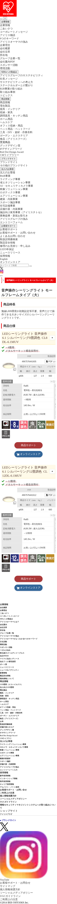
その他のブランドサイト (14, 165)
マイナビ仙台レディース (9, 659)
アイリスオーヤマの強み (14, 41)
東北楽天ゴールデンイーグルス (12, 653)
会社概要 (5, 48)
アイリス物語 (7, 35)
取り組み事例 (7, 92)
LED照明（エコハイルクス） (11, 684)
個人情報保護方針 (8, 796)
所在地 (4, 55)
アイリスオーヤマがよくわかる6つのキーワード (19, 639)
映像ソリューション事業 (14, 189)
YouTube (4, 879)
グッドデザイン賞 (10, 145)
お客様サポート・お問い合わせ (17, 232)
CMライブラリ (6, 738)
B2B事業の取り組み (11, 88)
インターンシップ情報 (8, 778)
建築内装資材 (5, 758)
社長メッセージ (9, 78)
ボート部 (3, 664)
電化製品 (5, 105)
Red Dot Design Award (12, 152)
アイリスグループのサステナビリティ (21, 75)
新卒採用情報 (5, 776)
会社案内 (3, 624)
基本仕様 (7, 381)
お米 (1, 721)
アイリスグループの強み (14, 219)
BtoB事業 (5, 175)
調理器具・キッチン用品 (14, 115)
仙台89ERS (4, 656)
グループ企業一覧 (10, 58)
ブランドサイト (8, 158)
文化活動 (3, 642)
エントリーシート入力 (8, 770)
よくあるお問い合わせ (12, 236)
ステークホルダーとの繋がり (16, 85)
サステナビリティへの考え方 (16, 82)
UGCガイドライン (8, 802)
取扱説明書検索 (9, 239)
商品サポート (28, 445)
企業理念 (5, 45)
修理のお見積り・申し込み (15, 246)
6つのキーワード (9, 38)
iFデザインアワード (11, 148)
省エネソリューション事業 (15, 182)
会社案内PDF (7, 61)
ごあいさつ (6, 28)
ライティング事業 (10, 179)
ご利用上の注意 (7, 793)
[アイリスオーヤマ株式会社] (28, 8)
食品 (14, 139)
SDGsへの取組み (9, 72)
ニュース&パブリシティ (9, 670)
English (4, 259)
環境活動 (5, 68)
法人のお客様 (7, 169)
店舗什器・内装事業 (11, 209)
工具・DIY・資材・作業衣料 (16, 132)
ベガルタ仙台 (5, 650)
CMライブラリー (9, 155)
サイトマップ (7, 886)
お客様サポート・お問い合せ (13, 790)
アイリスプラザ (6, 814)
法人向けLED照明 (7, 687)
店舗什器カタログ (7, 727)
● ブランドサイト (8, 820)
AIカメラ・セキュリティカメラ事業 (14, 747)
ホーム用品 (6, 119)
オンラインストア (10, 262)
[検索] (30, 266)
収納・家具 (6, 112)
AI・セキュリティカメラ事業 (16, 185)
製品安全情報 (7, 242)
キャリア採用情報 (7, 784)
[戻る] (1, 18)
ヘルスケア (6, 122)
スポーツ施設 (5, 761)
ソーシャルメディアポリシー (13, 799)
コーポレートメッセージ (14, 31)
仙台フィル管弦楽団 (8, 661)
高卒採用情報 (5, 781)
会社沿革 (5, 51)
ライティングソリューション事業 (13, 744)
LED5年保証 (7, 249)
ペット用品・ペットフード (15, 129)
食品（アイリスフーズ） (9, 718)
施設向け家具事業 (21, 212)
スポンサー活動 (9, 65)
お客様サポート (8, 226)
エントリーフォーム (11, 222)
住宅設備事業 (7, 205)
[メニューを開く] (1, 275)
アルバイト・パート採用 (9, 787)
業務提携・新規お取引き (14, 215)
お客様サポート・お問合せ (15, 882)
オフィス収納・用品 (11, 125)
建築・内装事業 (9, 199)
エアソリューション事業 (14, 195)
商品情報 (5, 99)
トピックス (6, 95)
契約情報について (7, 678)
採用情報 (5, 256)
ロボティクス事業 (10, 192)
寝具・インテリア (10, 109)
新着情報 (3, 673)
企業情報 (5, 22)
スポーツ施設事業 (10, 202)
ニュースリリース (10, 252)
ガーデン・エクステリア (14, 135)
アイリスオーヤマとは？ (9, 622)
